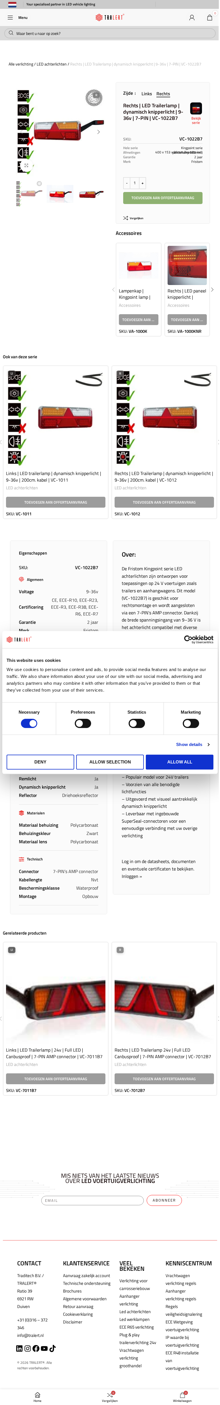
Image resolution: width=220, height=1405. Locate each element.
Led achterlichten (135, 1311)
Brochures (72, 1291)
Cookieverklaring (78, 1314)
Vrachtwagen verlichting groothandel (131, 1358)
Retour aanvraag (78, 1306)
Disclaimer (72, 1322)
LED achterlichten (52, 64)
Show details (189, 744)
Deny (40, 761)
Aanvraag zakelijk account (86, 1275)
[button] (21, 132)
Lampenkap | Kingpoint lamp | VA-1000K (134, 297)
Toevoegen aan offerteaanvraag (162, 198)
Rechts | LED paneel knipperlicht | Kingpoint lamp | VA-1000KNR (187, 300)
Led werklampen (134, 1319)
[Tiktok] (52, 1348)
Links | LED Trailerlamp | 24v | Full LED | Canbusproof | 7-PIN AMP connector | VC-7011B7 (54, 1053)
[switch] (83, 723)
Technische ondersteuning (87, 1283)
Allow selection (110, 761)
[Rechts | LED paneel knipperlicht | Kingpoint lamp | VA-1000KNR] (187, 265)
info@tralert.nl (30, 1335)
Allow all (179, 761)
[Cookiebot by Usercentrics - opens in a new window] (188, 639)
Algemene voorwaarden (85, 1298)
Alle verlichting (21, 64)
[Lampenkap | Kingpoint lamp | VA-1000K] (138, 265)
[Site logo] (110, 16)
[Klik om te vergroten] (26, 165)
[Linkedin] (19, 1348)
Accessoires (130, 305)
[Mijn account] (192, 17)
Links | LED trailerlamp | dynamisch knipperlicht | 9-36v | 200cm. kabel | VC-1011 (53, 476)
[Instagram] (27, 1348)
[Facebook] (36, 1348)
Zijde (128, 93)
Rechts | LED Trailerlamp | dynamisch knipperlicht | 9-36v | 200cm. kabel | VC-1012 (164, 476)
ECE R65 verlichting (136, 1327)
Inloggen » (132, 876)
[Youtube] (44, 1348)
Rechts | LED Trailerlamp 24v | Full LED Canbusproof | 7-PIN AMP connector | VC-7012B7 (163, 1053)
